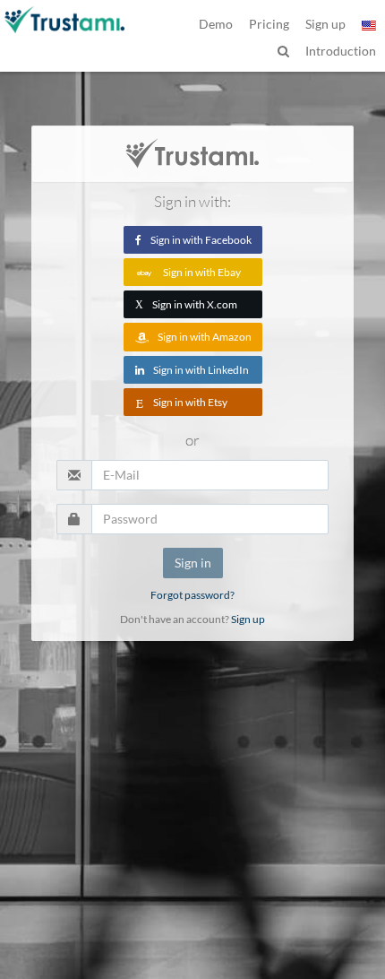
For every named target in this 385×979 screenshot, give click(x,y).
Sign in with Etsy (190, 402)
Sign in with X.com (186, 304)
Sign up (248, 619)
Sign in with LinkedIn (201, 370)
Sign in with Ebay (202, 272)
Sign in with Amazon (205, 336)
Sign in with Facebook (201, 240)
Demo (216, 23)
